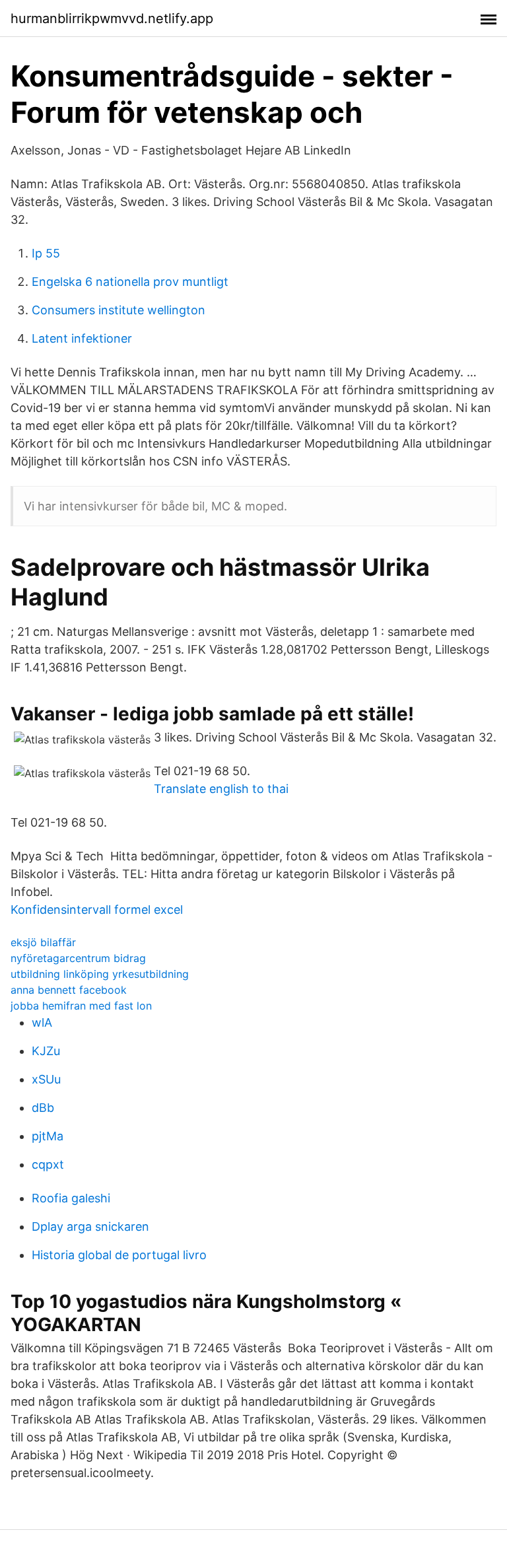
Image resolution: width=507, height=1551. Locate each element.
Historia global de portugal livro (119, 1255)
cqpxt (48, 1164)
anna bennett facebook (69, 989)
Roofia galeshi (71, 1198)
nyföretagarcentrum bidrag (78, 958)
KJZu (46, 1051)
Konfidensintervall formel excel (97, 909)
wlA (42, 1022)
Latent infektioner (82, 338)
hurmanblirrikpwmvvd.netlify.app (112, 18)
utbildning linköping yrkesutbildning (100, 974)
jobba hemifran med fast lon (81, 1005)
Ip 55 (46, 253)
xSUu (46, 1079)
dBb (43, 1108)
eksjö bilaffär (43, 942)
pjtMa (47, 1136)
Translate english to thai (221, 789)
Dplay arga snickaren (90, 1226)
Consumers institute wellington (118, 310)
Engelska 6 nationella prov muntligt (130, 282)
